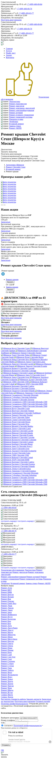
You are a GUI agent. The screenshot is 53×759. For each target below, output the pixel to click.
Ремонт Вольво (7, 597)
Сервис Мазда (7, 695)
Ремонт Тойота (7, 670)
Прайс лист (11, 53)
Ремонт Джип (7, 610)
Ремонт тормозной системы (20, 117)
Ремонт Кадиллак (8, 619)
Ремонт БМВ (6, 592)
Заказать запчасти (33, 699)
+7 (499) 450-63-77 (26, 13)
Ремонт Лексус (7, 630)
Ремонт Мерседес (8, 635)
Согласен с (23, 725)
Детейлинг (13, 121)
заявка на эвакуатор (41, 309)
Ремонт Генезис (7, 601)
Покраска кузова (16, 119)
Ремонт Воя (6, 599)
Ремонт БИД (6, 590)
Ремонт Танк (6, 668)
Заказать (10, 282)
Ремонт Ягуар (7, 692)
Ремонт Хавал (7, 679)
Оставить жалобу (43, 701)
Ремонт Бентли (7, 594)
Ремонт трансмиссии (18, 104)
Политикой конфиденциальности (28, 725)
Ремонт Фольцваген (9, 675)
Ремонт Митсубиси (9, 639)
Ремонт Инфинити (9, 615)
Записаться (5, 222)
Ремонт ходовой (16, 113)
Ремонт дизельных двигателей (22, 108)
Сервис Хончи (7, 697)
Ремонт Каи (6, 621)
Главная (9, 48)
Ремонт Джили (7, 608)
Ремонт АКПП (15, 128)
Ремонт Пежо (6, 648)
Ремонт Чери (6, 688)
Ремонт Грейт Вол (8, 603)
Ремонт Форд (6, 677)
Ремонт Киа (6, 623)
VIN (3, 723)
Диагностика (14, 101)
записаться (40, 521)
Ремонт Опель (7, 646)
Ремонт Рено (6, 652)
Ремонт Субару (7, 664)
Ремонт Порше (7, 650)
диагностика (6, 309)
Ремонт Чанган (7, 686)
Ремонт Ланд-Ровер (9, 628)
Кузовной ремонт (16, 124)
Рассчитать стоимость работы (13, 699)
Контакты (10, 57)
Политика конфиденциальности (14, 704)
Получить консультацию (11, 20)
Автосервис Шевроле (15, 165)
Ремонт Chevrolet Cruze (15, 167)
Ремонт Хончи (7, 684)
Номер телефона (8, 720)
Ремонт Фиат (6, 672)
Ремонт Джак (6, 606)
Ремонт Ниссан (7, 641)
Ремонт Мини (7, 637)
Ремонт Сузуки (7, 666)
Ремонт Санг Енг (8, 657)
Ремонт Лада (6, 626)
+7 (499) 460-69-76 (24, 9)
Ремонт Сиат (6, 659)
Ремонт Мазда (7, 632)
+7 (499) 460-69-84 (34, 4)
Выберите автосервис (10, 718)
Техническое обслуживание (12, 570)
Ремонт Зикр (6, 612)
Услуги (9, 51)
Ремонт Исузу (7, 617)
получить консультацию (22, 309)
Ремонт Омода (7, 643)
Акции (9, 55)
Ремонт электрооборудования (21, 110)
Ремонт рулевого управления (21, 115)
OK (2, 750)
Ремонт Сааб (6, 655)
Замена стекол (15, 126)
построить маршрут (9, 521)
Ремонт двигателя (16, 106)
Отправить (6, 745)
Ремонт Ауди (6, 588)
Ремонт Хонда (7, 681)
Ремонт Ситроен (8, 661)
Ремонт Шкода (7, 690)
